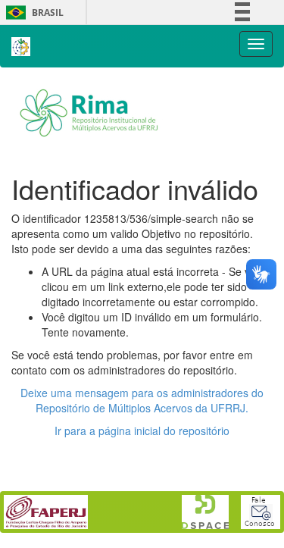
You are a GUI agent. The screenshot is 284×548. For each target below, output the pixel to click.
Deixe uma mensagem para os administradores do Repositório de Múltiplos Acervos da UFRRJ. (142, 400)
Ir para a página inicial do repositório (142, 430)
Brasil (32, 12)
